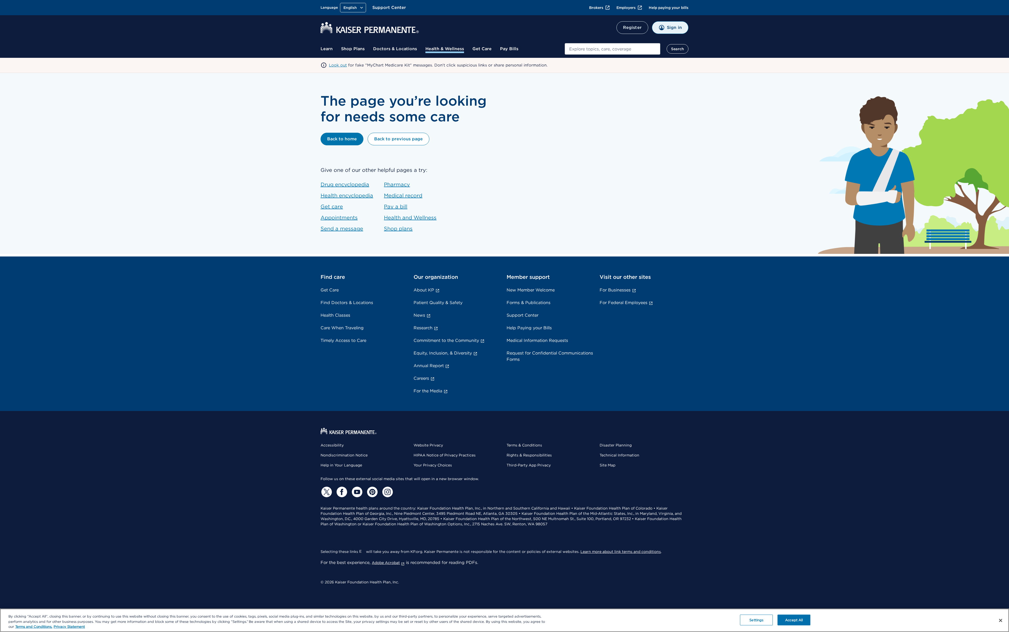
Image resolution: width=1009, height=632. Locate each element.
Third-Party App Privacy (529, 465)
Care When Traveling (342, 327)
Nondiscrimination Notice (344, 455)
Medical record (403, 195)
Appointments (339, 217)
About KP (424, 289)
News (419, 315)
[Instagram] (387, 492)
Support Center (389, 7)
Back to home (342, 138)
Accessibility (332, 445)
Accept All (794, 620)
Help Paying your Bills (529, 327)
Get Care (482, 48)
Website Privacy (428, 445)
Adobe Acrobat (386, 563)
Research (423, 327)
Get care (332, 206)
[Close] (1000, 620)
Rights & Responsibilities (529, 455)
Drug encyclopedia (345, 184)
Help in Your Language (341, 465)
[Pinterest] (371, 492)
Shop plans (398, 228)
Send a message (342, 228)
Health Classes (335, 315)
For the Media (428, 390)
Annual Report (429, 365)
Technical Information (619, 455)
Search (677, 49)
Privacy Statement (69, 627)
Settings (756, 620)
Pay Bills (509, 48)
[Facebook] (341, 492)
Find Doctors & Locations (347, 302)
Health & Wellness (444, 48)
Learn (327, 48)
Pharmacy (397, 184)
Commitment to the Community (446, 340)
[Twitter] (326, 492)
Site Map (607, 465)
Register (632, 27)
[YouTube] (356, 492)
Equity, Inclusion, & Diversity (443, 353)
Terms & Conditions (524, 445)
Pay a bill (395, 206)
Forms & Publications (528, 302)
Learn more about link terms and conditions (620, 551)
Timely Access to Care (343, 340)
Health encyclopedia (347, 195)
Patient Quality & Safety (438, 302)
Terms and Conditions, (33, 627)
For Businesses (615, 289)
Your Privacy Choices (433, 465)
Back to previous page (398, 138)
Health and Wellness (410, 217)
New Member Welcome (531, 289)
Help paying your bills (668, 8)
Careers (421, 378)
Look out (338, 65)
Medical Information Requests (537, 340)
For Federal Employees (623, 302)
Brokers (596, 8)
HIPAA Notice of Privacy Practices (445, 455)
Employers (626, 8)
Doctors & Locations (395, 48)
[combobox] (612, 49)
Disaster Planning (616, 445)
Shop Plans (353, 48)
